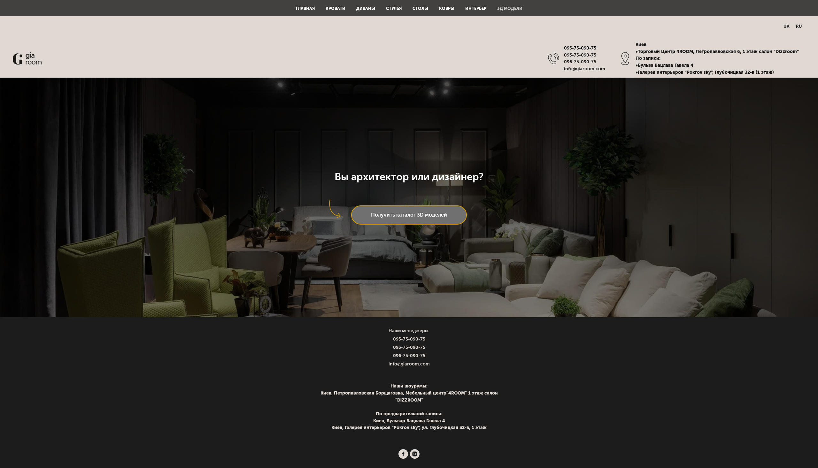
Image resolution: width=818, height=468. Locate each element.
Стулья (394, 8)
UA (786, 26)
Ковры (446, 8)
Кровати (335, 8)
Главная (305, 8)
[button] (409, 215)
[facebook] (403, 454)
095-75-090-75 (580, 48)
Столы (420, 8)
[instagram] (415, 454)
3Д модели (509, 8)
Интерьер (475, 8)
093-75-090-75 (409, 347)
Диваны (365, 8)
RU (799, 26)
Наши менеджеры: (409, 331)
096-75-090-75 (409, 355)
